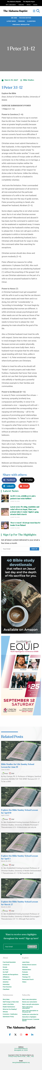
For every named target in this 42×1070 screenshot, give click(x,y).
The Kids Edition (25, 18)
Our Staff (5, 972)
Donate (5, 967)
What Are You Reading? (10, 1009)
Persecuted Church (28, 979)
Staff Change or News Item (11, 1002)
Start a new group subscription (27, 1007)
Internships (6, 984)
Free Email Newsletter (21, 24)
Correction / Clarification (10, 1014)
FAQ (32, 1056)
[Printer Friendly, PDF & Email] (8, 773)
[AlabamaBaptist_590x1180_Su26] (21, 675)
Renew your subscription (29, 1002)
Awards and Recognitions (10, 974)
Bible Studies (28, 80)
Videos (24, 982)
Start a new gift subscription (30, 1004)
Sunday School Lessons (29, 964)
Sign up (34, 549)
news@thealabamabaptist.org (21, 1062)
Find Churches (7, 987)
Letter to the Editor (8, 1004)
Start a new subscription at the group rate (30, 1011)
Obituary (5, 1012)
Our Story (5, 969)
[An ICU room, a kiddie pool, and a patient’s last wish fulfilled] (5, 498)
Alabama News (26, 969)
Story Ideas (6, 999)
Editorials (25, 967)
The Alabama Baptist (14, 1)
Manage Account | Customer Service (30, 1020)
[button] (38, 11)
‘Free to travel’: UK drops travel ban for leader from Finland (25, 524)
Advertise (5, 982)
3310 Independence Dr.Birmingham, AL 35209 (21, 1049)
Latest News (11, 21)
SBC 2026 (14, 18)
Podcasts (25, 972)
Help (28, 1056)
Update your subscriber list (30, 1014)
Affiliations (6, 977)
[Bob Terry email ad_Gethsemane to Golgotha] (21, 594)
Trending (21, 21)
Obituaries (25, 974)
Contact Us (6, 964)
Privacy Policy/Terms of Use (16, 1056)
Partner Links (7, 979)
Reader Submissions (9, 1007)
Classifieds (31, 21)
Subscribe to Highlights (29, 1017)
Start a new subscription (29, 999)
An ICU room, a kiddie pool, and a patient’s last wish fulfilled (23, 497)
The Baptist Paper (29, 1)
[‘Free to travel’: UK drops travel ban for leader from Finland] (5, 525)
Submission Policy (8, 1016)
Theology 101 (26, 977)
